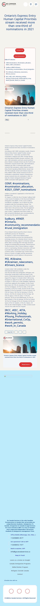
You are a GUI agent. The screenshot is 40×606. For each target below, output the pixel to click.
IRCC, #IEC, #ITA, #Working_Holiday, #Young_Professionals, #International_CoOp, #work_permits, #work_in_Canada (18, 78)
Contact (20, 574)
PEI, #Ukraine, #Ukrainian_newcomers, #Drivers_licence (17, 73)
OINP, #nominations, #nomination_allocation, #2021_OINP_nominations (18, 64)
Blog (7, 120)
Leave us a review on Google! (20, 560)
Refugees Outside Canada (20, 570)
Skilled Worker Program (20, 567)
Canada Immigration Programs (20, 563)
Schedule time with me (10, 580)
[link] (20, 344)
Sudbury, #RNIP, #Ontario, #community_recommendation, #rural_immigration (20, 68)
